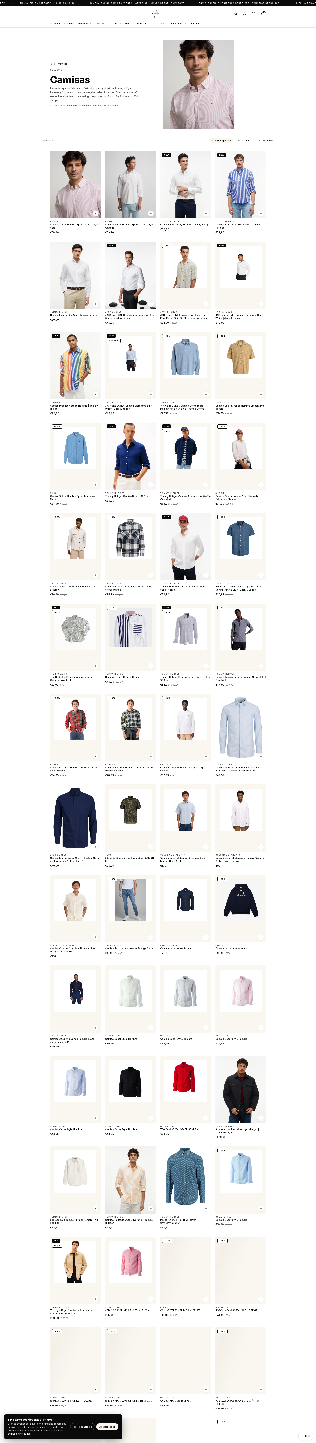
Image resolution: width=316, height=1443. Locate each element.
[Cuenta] (244, 13)
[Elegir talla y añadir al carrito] (96, 213)
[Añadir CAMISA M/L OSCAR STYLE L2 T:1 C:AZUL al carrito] (151, 1390)
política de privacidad (19, 1433)
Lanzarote (178, 23)
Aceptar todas (107, 1426)
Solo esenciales (82, 1426)
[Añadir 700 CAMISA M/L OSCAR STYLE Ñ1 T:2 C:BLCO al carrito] (261, 1390)
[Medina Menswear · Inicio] (158, 14)
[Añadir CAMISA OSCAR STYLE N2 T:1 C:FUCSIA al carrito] (151, 1299)
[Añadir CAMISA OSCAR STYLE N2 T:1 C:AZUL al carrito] (96, 1390)
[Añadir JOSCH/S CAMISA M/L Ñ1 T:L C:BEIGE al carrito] (261, 1299)
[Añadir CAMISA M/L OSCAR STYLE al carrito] (206, 1390)
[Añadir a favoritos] (96, 155)
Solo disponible (223, 140)
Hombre (84, 23)
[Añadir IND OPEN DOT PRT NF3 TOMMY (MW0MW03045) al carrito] (206, 1209)
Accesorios (123, 23)
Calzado (103, 23)
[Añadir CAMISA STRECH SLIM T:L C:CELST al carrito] (206, 1299)
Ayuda (196, 23)
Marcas (143, 23)
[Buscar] (235, 13)
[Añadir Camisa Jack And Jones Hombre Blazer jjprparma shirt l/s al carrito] (96, 1028)
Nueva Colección (62, 23)
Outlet (161, 23)
